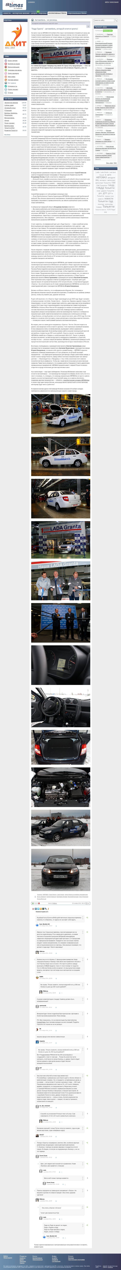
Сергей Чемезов (51, 896)
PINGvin (54, 903)
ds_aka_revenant (44, 1105)
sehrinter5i (42, 1005)
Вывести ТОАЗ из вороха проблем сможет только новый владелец (105, 155)
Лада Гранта (52, 894)
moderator (100, 34)
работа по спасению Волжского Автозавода (52, 78)
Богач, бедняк (12, 60)
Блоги (22, 1259)
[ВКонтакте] (36, 908)
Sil (40, 1028)
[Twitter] (38, 908)
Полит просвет (13, 89)
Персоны (23, 1261)
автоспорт (111, 180)
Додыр (6, 120)
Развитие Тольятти (10, 130)
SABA (41, 976)
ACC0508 (100, 130)
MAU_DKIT (10, 48)
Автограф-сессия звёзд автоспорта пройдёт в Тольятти (105, 89)
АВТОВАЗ (45, 894)
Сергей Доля (41, 1022)
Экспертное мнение (11, 103)
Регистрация (8, 1258)
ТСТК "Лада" (111, 210)
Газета (22, 1263)
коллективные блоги (57, 13)
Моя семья (11, 77)
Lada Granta (60, 894)
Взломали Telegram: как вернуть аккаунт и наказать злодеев (105, 54)
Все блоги (7, 134)
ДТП (105, 193)
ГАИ (113, 183)
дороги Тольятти (107, 191)
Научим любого (13, 80)
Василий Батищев (73, 896)
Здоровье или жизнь (15, 70)
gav (40, 1067)
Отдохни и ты (12, 86)
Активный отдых (9, 108)
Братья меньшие (13, 67)
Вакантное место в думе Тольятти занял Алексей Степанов (105, 107)
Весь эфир (109, 163)
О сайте (54, 1258)
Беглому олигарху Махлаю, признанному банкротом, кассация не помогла (105, 132)
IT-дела (10, 93)
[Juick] (48, 908)
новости (7, 13)
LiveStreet (110, 1267)
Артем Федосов (41, 898)
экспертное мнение (20, 13)
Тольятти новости (100, 209)
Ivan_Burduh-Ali (44, 924)
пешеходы (101, 204)
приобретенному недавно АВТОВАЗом (76, 380)
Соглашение (56, 1261)
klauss (99, 119)
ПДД (111, 201)
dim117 (41, 1134)
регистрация (114, 2)
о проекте (31, 2)
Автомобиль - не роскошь (46, 20)
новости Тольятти (105, 200)
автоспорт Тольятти (103, 183)
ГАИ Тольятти (101, 185)
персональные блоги (77, 13)
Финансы (106, 75)
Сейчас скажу (9, 105)
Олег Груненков (83, 896)
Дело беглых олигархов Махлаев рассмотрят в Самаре (105, 148)
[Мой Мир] (43, 908)
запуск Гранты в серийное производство (76, 894)
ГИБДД (111, 185)
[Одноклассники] (41, 908)
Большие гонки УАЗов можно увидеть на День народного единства (104, 61)
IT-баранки (8, 110)
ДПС (100, 193)
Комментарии (107, 30)
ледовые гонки (109, 196)
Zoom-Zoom (43, 1155)
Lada (44, 1170)
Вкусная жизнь (9, 118)
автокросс (103, 180)
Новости (22, 1258)
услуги (34, 13)
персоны (43, 13)
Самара (99, 207)
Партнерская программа (76, 1259)
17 (88, 903)
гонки (98, 191)
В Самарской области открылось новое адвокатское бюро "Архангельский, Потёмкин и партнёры (104, 71)
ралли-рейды (109, 204)
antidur (99, 105)
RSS (115, 163)
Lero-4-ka (100, 88)
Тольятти (39, 894)
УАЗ (105, 212)
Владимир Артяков (62, 896)
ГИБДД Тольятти (105, 188)
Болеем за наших (14, 64)
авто (109, 175)
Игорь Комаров (41, 896)
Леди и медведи (13, 73)
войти (107, 2)
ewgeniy (42, 1041)
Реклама (71, 1258)
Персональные (38, 1259)
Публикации (98, 30)
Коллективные (37, 1258)
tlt (105, 175)
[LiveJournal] (46, 908)
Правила (55, 1259)
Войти (6, 1256)
